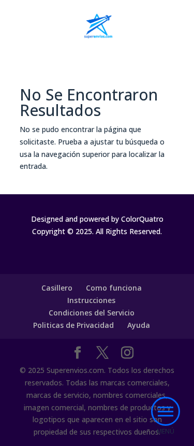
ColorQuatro (142, 219)
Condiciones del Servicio (92, 313)
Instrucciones (91, 300)
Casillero (56, 288)
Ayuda (138, 325)
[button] (165, 411)
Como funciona (114, 288)
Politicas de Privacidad (73, 325)
